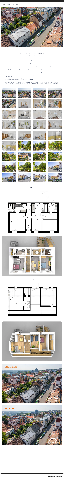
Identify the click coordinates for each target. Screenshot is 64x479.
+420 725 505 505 (60, 0)
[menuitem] (36, 4)
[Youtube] (4, 1)
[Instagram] (2, 1)
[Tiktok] (6, 1)
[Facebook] (3, 1)
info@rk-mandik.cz (53, 0)
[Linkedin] (7, 1)
